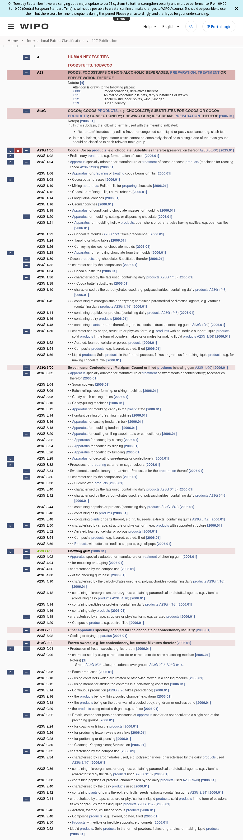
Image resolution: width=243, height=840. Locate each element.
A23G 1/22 (45, 234)
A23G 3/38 (45, 483)
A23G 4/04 (45, 562)
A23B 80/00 (208, 150)
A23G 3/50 (45, 525)
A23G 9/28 (45, 738)
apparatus (90, 185)
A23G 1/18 (45, 210)
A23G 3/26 (45, 452)
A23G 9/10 (45, 677)
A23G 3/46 (168, 489)
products (99, 150)
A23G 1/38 (45, 283)
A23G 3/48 (45, 519)
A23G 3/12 (45, 409)
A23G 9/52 (145, 803)
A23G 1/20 (45, 216)
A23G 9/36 (45, 768)
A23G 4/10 (45, 581)
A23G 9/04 (45, 648)
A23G (41, 110)
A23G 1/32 (45, 264)
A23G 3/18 (45, 427)
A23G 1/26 (45, 246)
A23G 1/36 (45, 277)
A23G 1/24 (45, 240)
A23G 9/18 (45, 702)
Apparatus (77, 161)
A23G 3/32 (45, 464)
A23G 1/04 (45, 161)
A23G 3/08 (45, 396)
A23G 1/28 (45, 252)
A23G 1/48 (45, 324)
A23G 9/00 (45, 642)
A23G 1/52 (45, 342)
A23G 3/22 (45, 439)
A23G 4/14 (45, 604)
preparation (167, 470)
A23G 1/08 (45, 179)
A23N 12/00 (89, 167)
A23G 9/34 (45, 757)
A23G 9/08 (157, 664)
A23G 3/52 (45, 531)
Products (81, 543)
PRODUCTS (108, 110)
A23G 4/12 (45, 592)
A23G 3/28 (45, 458)
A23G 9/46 (45, 809)
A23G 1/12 (45, 191)
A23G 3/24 (45, 445)
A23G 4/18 (45, 616)
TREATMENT (209, 72)
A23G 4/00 (203, 367)
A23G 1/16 (45, 204)
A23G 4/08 (45, 575)
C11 (76, 94)
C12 (76, 99)
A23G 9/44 (45, 798)
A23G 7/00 (45, 629)
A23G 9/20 (116, 690)
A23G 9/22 (45, 714)
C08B (77, 90)
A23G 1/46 (168, 277)
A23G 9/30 (45, 744)
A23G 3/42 (45, 495)
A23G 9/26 (45, 732)
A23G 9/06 (45, 654)
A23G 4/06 (45, 568)
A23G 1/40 (45, 289)
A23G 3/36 (45, 476)
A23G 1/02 (45, 155)
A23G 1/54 (45, 348)
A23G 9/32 (45, 750)
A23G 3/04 (45, 384)
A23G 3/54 (45, 537)
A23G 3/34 (45, 470)
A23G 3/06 (45, 390)
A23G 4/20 (45, 622)
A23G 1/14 (45, 197)
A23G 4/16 (215, 581)
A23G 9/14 (175, 664)
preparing (100, 173)
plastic (132, 409)
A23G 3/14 (45, 415)
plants (95, 324)
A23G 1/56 (205, 336)
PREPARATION (183, 72)
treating (118, 173)
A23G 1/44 (45, 312)
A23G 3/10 (45, 402)
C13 (76, 103)
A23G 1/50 (45, 330)
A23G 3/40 (45, 489)
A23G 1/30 (45, 258)
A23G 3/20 (45, 433)
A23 (40, 72)
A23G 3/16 (45, 421)
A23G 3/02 (45, 372)
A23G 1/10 (45, 185)
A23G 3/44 (45, 506)
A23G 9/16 (45, 696)
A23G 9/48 (45, 816)
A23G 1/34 (45, 270)
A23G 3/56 (45, 543)
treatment (95, 155)
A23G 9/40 (80, 762)
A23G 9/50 (45, 822)
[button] (26, 57)
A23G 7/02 (45, 635)
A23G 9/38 (45, 779)
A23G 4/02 (45, 556)
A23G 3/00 (45, 367)
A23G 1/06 (45, 173)
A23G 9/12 (45, 683)
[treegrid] (121, 444)
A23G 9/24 (45, 726)
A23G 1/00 (45, 150)
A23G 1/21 (45, 222)
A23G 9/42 (45, 792)
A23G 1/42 (45, 300)
